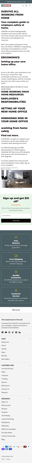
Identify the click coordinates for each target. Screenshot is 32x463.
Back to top (16, 310)
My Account (6, 386)
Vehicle (4, 349)
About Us (5, 402)
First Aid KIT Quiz (7, 369)
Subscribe (16, 221)
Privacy (8, 459)
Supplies (4, 27)
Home (4, 345)
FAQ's (3, 372)
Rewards (5, 392)
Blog (3, 439)
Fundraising (6, 416)
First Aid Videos (7, 433)
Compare (5, 375)
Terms (3, 459)
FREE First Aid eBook (9, 429)
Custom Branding (8, 419)
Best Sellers (5, 31)
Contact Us (5, 389)
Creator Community (8, 436)
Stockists (5, 412)
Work (3, 352)
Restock (4, 23)
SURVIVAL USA (9, 456)
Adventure (5, 342)
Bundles (4, 14)
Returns (4, 382)
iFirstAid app (12, 148)
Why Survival (6, 405)
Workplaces (6, 422)
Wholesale (5, 426)
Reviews (4, 409)
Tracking (4, 379)
